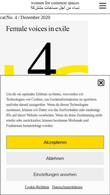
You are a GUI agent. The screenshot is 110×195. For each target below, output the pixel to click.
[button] (101, 83)
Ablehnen (55, 158)
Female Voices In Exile (55, 5)
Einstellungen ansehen (55, 174)
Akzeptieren (55, 142)
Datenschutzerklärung (67, 187)
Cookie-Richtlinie (37, 187)
